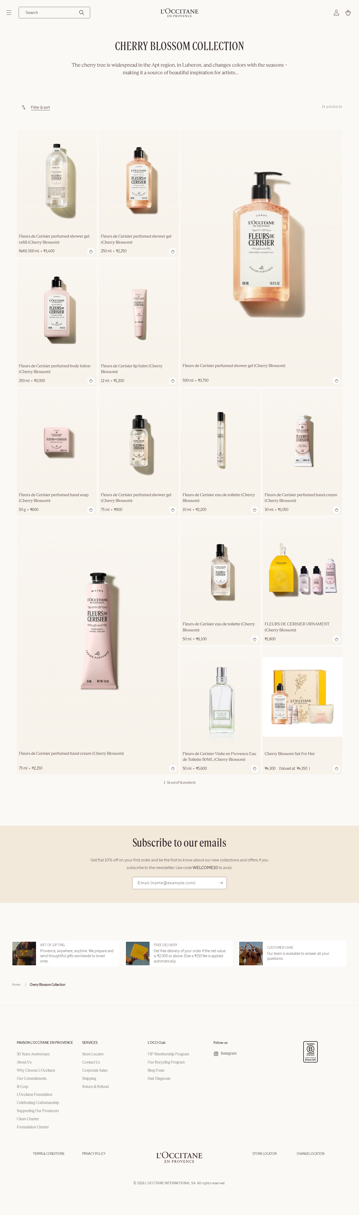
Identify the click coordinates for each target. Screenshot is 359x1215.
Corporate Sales (94, 1070)
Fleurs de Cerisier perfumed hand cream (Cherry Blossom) (301, 498)
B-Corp (22, 1087)
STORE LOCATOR (265, 1154)
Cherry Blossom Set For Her (290, 754)
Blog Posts (156, 1070)
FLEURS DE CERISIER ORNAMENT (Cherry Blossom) (297, 627)
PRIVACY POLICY (93, 1154)
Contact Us (91, 1062)
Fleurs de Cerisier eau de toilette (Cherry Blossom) (219, 498)
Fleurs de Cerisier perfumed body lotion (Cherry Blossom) (54, 369)
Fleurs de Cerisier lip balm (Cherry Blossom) (131, 369)
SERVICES (90, 1043)
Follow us (220, 1043)
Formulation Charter (33, 1127)
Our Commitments (32, 1079)
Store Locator (93, 1054)
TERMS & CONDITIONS (48, 1154)
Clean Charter (28, 1119)
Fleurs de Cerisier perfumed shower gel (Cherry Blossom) (136, 240)
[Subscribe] (221, 883)
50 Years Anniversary (33, 1054)
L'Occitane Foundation (34, 1095)
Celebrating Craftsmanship (38, 1103)
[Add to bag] (91, 251)
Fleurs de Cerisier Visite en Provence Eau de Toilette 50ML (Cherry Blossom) (219, 757)
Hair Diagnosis (159, 1079)
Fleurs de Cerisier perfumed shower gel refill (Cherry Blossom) (54, 240)
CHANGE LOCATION (310, 1154)
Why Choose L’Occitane (36, 1070)
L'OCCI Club (157, 1043)
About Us (24, 1062)
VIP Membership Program (168, 1054)
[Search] (82, 12)
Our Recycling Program (166, 1062)
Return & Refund (95, 1087)
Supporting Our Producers (38, 1111)
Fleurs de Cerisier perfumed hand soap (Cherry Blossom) (54, 498)
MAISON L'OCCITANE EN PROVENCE (45, 1043)
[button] (9, 12)
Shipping (89, 1079)
